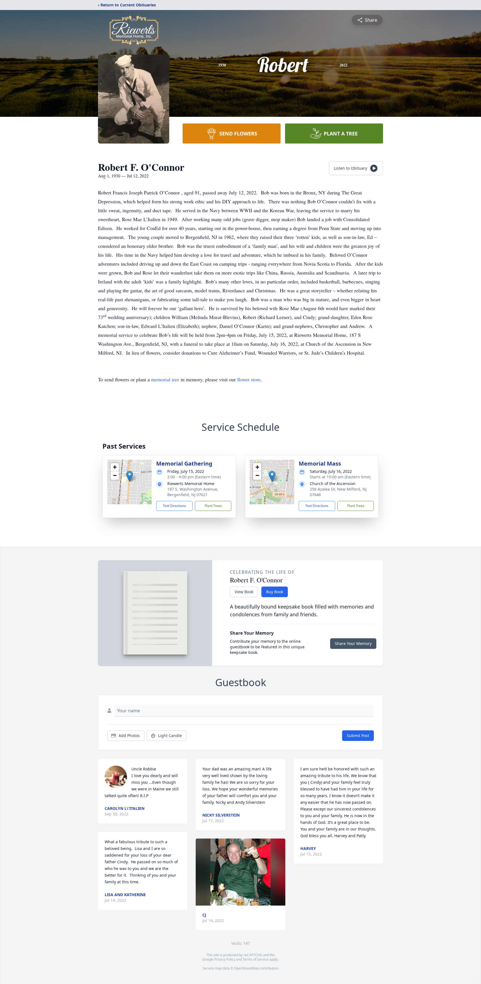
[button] (129, 476)
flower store (249, 379)
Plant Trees (213, 505)
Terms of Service (256, 959)
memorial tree (165, 379)
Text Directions (174, 505)
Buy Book (274, 591)
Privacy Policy (224, 959)
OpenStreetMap (246, 968)
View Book (244, 591)
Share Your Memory (353, 643)
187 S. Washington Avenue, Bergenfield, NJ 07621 (192, 491)
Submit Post (358, 735)
